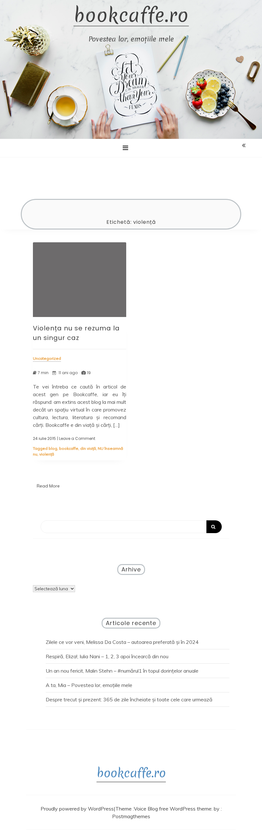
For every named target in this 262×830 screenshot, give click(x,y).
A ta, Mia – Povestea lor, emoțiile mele (89, 685)
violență (46, 454)
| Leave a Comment (76, 438)
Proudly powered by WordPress (77, 808)
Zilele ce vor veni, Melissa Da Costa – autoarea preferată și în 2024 (122, 642)
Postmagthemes (131, 816)
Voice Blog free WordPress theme (173, 808)
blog (53, 448)
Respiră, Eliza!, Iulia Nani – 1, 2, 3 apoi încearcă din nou (107, 656)
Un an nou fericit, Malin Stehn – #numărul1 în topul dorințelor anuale (122, 671)
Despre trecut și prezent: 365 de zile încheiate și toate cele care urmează (129, 699)
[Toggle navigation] (125, 147)
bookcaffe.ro (131, 15)
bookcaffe (68, 448)
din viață (88, 448)
